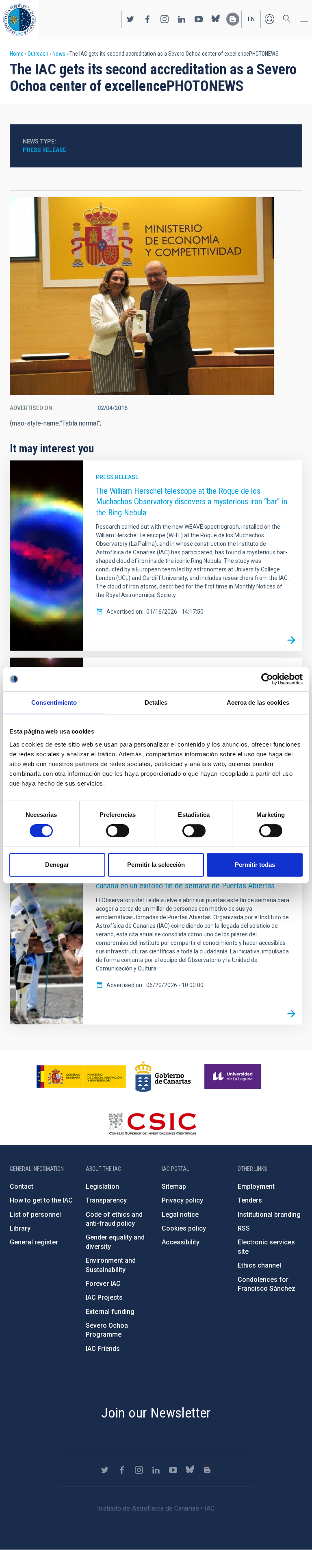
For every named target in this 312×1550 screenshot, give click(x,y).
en (251, 19)
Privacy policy (182, 1200)
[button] (142, 296)
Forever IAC (103, 1283)
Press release (44, 150)
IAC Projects (104, 1297)
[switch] (117, 830)
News (58, 53)
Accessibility (180, 1242)
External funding (110, 1312)
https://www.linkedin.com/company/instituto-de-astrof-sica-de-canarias (181, 19)
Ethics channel (259, 1265)
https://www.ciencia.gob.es (81, 1076)
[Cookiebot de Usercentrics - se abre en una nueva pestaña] (267, 679)
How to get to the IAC (41, 1200)
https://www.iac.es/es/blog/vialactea (232, 19)
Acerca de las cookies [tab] (258, 702)
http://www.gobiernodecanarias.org (162, 1076)
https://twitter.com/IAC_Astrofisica (130, 19)
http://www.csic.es (152, 1123)
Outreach (38, 53)
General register (34, 1242)
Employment (256, 1186)
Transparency (106, 1200)
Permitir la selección (156, 864)
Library (20, 1228)
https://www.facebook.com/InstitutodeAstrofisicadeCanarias (147, 19)
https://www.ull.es (233, 1076)
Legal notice (180, 1214)
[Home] (19, 19)
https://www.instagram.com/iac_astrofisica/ (164, 19)
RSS (244, 1228)
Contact (21, 1186)
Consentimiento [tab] (54, 702)
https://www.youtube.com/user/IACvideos (198, 19)
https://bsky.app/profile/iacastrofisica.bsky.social (215, 19)
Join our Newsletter (156, 1413)
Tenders (250, 1200)
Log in (269, 19)
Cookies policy (184, 1228)
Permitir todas (255, 864)
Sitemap (174, 1186)
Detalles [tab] (156, 702)
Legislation (102, 1186)
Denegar (57, 864)
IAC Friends (103, 1348)
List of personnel (35, 1214)
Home (17, 53)
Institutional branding (269, 1214)
